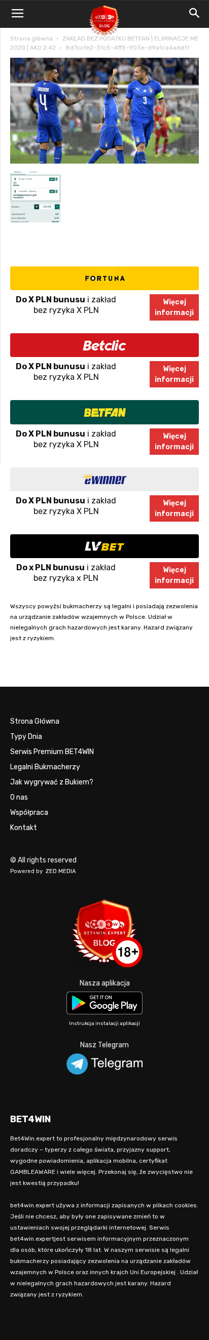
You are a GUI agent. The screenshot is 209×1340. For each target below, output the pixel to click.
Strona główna (31, 38)
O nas (19, 797)
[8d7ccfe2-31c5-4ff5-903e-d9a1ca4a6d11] (104, 161)
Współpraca (29, 812)
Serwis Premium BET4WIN (52, 751)
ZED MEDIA (61, 871)
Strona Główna (34, 721)
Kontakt (23, 827)
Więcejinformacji (174, 307)
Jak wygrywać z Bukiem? (51, 782)
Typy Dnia (26, 736)
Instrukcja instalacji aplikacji (104, 1023)
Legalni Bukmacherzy (45, 767)
